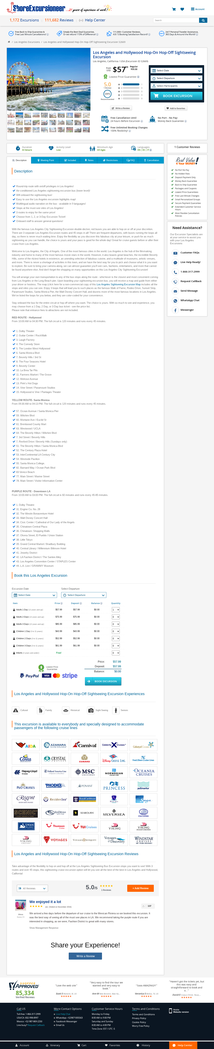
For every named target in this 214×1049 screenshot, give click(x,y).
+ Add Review (141, 888)
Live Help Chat (63, 1014)
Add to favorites (177, 108)
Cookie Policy (139, 1022)
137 (149, 906)
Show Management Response (43, 928)
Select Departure (70, 588)
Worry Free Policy (140, 1025)
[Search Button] (203, 20)
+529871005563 (75, 1017)
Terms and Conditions (143, 1014)
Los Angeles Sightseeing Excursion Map (119, 284)
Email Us (60, 1025)
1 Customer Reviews (187, 147)
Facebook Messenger (66, 1021)
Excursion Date (20, 588)
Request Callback (36, 1025)
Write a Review (123, 108)
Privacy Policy (139, 1018)
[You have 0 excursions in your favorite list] (183, 9)
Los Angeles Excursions (27, 42)
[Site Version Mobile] (180, 1010)
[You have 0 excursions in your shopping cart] (175, 9)
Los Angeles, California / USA (109, 61)
